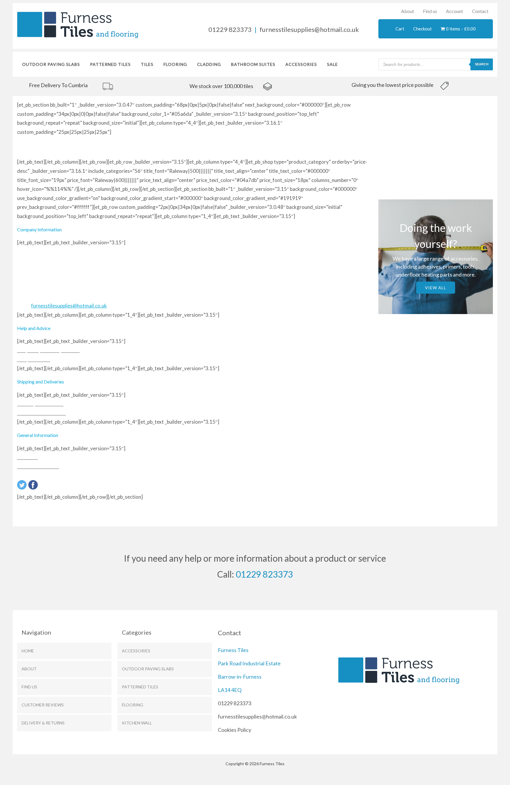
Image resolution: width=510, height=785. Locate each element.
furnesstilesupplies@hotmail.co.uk (309, 29)
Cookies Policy (234, 730)
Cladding (209, 64)
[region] (94, 86)
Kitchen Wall (137, 722)
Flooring (132, 704)
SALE (332, 64)
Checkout (422, 28)
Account (454, 11)
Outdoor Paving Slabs (51, 64)
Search (481, 64)
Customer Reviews (43, 704)
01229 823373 (230, 29)
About (407, 11)
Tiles (147, 64)
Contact (480, 11)
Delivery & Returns (43, 722)
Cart (399, 28)
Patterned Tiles (110, 64)
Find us (430, 11)
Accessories (301, 64)
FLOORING (175, 64)
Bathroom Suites (253, 64)
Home (28, 650)
